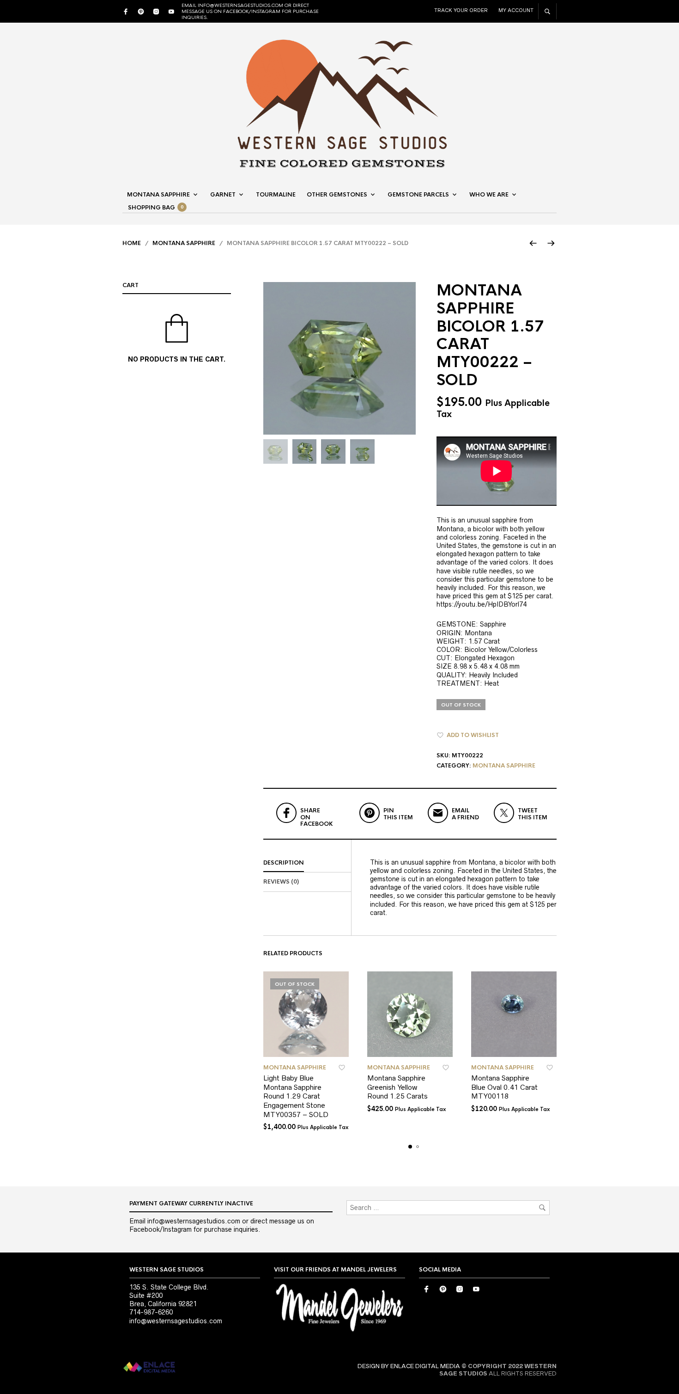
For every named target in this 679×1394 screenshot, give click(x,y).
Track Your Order (461, 10)
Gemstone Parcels (418, 194)
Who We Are (489, 194)
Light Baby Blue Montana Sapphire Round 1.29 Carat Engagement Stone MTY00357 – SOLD (295, 1096)
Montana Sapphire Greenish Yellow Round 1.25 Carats (397, 1087)
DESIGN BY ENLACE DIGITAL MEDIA (409, 1366)
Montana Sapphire (158, 194)
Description (283, 862)
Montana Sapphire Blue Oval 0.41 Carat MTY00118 (504, 1087)
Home (131, 243)
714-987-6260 (151, 1312)
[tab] (307, 863)
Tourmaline (276, 194)
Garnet (223, 194)
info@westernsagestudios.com (175, 1321)
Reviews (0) (281, 881)
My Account (516, 10)
